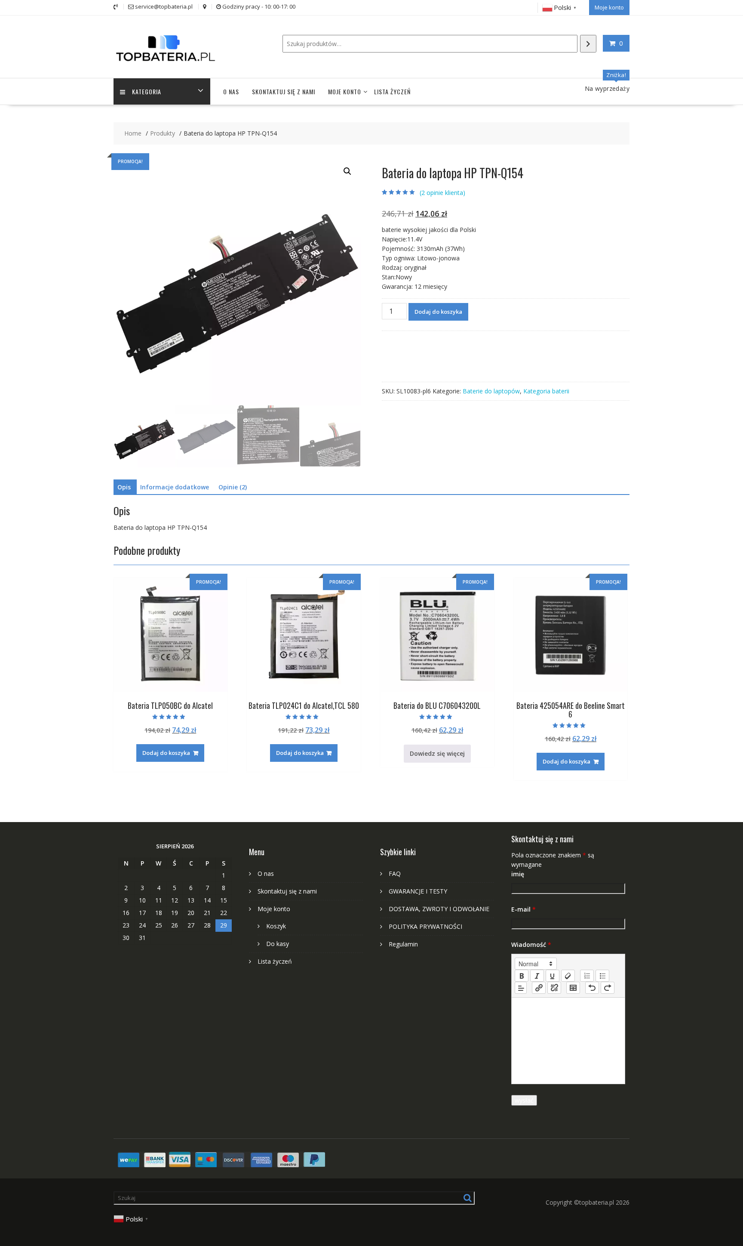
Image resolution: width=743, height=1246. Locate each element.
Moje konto (609, 7)
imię (517, 874)
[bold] (521, 976)
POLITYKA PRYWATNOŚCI (425, 926)
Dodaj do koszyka (438, 311)
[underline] (552, 976)
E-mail (523, 909)
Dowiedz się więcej (437, 753)
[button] (347, 171)
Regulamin (403, 944)
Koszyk (276, 926)
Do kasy (277, 944)
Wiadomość (531, 944)
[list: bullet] (602, 976)
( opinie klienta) (442, 193)
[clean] (568, 976)
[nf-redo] (607, 988)
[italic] (537, 976)
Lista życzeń (392, 91)
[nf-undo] (592, 988)
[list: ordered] (587, 976)
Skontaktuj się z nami (283, 91)
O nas (231, 91)
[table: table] (573, 988)
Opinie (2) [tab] (232, 487)
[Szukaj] (588, 44)
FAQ (395, 873)
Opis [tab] (124, 487)
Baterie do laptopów (491, 391)
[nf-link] (539, 988)
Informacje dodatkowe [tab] (174, 487)
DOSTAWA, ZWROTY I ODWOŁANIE (439, 909)
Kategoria (146, 91)
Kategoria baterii (546, 391)
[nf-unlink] (554, 988)
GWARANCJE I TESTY (418, 891)
